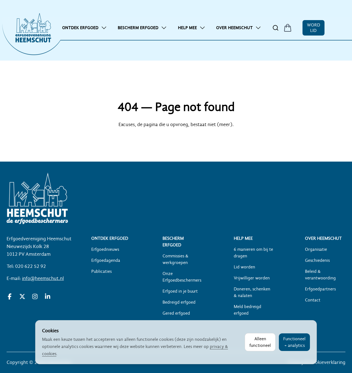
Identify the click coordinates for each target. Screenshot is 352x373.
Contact (312, 300)
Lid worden (244, 267)
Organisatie (316, 249)
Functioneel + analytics (294, 342)
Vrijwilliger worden (252, 278)
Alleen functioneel (260, 342)
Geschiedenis (317, 260)
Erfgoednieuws (105, 249)
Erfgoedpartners (320, 289)
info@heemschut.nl (43, 278)
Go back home (176, 140)
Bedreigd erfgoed (179, 302)
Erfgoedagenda (105, 260)
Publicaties (101, 271)
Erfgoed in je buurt (180, 291)
